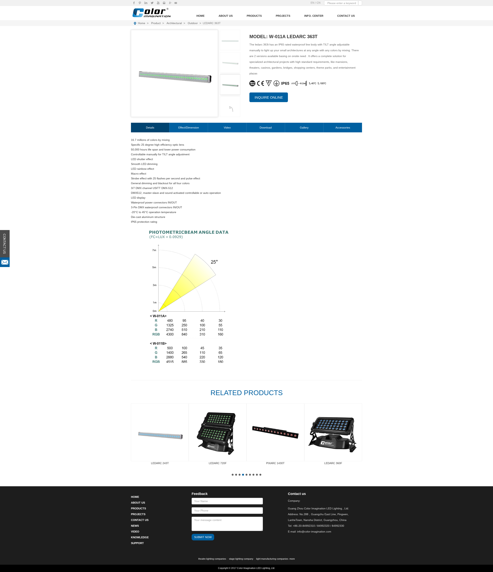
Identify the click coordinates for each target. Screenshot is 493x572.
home (141, 23)
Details (150, 127)
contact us (139, 520)
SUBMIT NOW (203, 537)
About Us (226, 15)
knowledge (140, 537)
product (156, 23)
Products (254, 15)
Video (227, 127)
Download (266, 127)
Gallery (304, 127)
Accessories (342, 127)
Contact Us (346, 15)
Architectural (174, 23)
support (137, 543)
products (138, 508)
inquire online (269, 97)
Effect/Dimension (188, 127)
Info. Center (313, 15)
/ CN (317, 2)
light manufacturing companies (272, 559)
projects (138, 514)
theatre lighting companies (212, 559)
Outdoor (193, 23)
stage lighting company (241, 559)
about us (138, 502)
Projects (283, 15)
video (135, 531)
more (292, 559)
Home (200, 15)
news (135, 525)
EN (313, 2)
